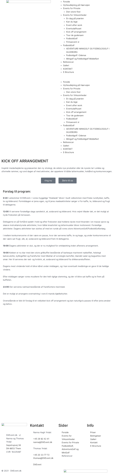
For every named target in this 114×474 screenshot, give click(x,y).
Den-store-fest (73, 12)
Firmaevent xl (72, 42)
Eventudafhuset (73, 28)
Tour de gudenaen (75, 35)
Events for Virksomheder (75, 15)
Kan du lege (71, 22)
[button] (85, 78)
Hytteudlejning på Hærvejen (76, 5)
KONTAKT (68, 69)
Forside (66, 1)
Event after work (74, 25)
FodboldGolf (71, 38)
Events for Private (71, 8)
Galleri (66, 65)
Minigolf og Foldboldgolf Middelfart (82, 59)
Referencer (68, 62)
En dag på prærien (75, 18)
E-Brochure (68, 72)
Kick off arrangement (76, 32)
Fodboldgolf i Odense (76, 55)
